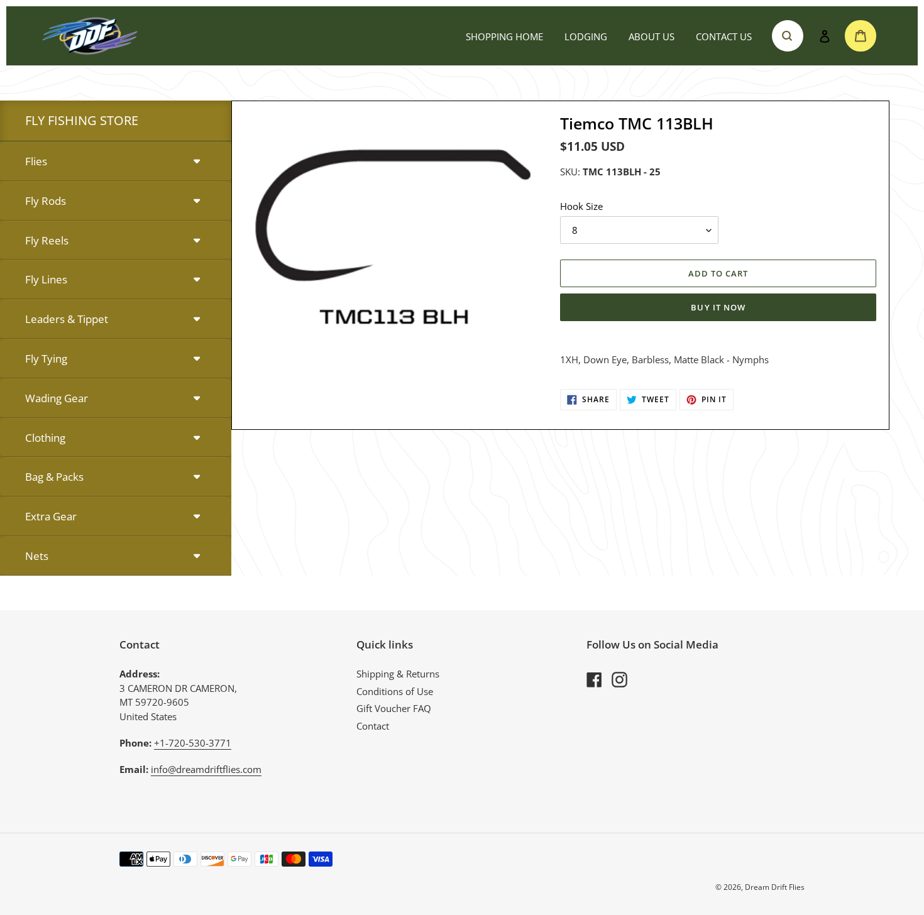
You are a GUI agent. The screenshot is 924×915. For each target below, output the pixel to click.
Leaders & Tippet (66, 319)
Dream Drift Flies (775, 887)
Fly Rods (45, 201)
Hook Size (581, 206)
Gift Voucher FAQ (393, 708)
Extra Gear (51, 516)
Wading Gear (56, 398)
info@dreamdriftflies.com (206, 769)
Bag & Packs (54, 476)
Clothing (45, 437)
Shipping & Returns (397, 673)
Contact (372, 726)
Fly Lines (46, 279)
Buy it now (718, 307)
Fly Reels (47, 240)
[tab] (115, 162)
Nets (36, 556)
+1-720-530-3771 (192, 743)
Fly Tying (46, 358)
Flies (36, 161)
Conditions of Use (394, 691)
